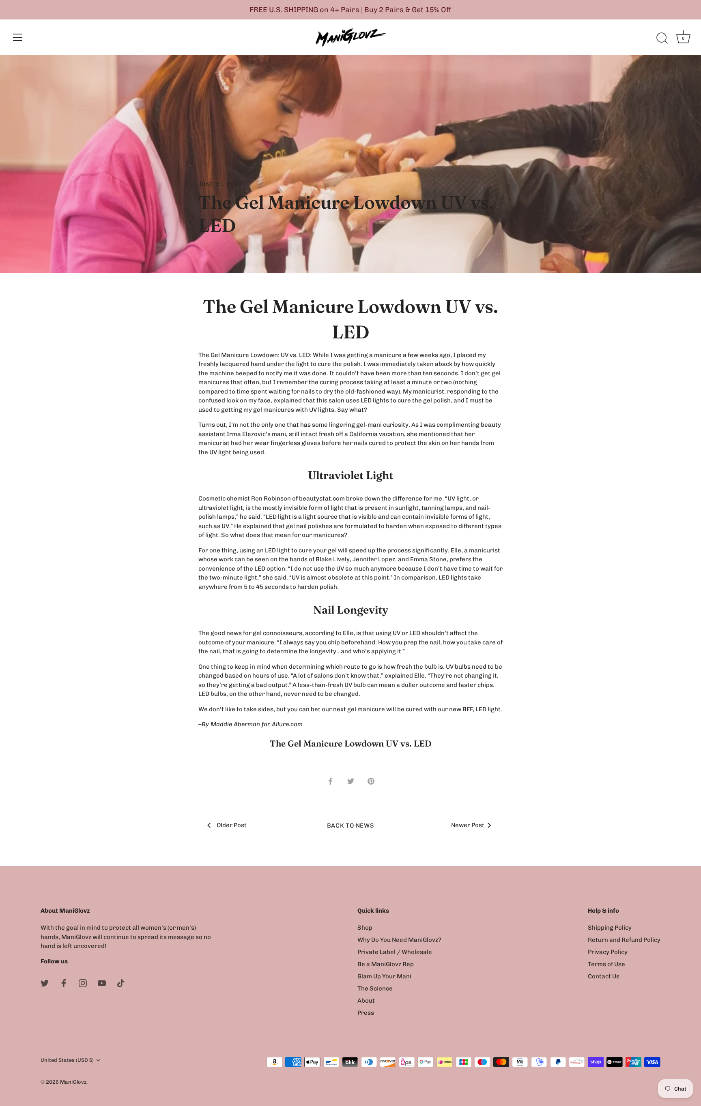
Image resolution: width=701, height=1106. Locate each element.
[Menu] (18, 37)
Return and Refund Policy (624, 939)
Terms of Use (606, 964)
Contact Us (603, 976)
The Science (375, 988)
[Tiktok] (121, 982)
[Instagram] (83, 982)
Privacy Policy (608, 952)
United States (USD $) (67, 1060)
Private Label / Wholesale (394, 952)
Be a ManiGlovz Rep (385, 964)
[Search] (662, 38)
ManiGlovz (73, 1082)
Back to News (350, 825)
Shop (364, 927)
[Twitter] (45, 982)
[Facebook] (64, 982)
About (366, 1000)
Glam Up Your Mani (384, 976)
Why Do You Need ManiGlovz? (399, 939)
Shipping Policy (610, 927)
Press (365, 1012)
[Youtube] (102, 982)
